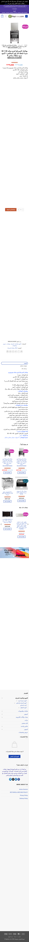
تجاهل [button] (6, 3)
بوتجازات (8, 344)
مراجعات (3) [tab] (24, 368)
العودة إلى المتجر (14, 756)
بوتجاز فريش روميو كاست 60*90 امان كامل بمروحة (7, 493)
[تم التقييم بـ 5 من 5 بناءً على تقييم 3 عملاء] (14, 62)
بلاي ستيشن (25, 723)
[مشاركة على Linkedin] (7, 351)
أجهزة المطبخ (24, 707)
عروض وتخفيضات (23, 732)
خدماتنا (15, 936)
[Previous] (28, 527)
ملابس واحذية (24, 726)
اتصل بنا (19, 936)
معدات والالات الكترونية (22, 717)
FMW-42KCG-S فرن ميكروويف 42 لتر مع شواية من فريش (7, 521)
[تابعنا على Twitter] (16, 779)
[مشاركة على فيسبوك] (18, 351)
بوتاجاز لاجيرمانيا (11, 348)
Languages (14, 8)
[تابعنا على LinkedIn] (10, 779)
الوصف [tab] (25, 363)
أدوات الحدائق (23, 705)
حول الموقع (10, 936)
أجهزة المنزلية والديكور (21, 703)
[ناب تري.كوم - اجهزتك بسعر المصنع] (16, 16)
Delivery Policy (24, 798)
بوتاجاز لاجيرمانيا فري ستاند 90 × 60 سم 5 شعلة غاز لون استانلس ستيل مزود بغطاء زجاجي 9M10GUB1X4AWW (7, 462)
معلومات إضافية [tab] (23, 366)
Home (25, 45)
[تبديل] (2, 698)
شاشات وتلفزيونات (23, 711)
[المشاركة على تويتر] (16, 351)
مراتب (26, 720)
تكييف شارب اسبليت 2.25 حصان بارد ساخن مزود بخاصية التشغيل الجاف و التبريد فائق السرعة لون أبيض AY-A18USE (21, 525)
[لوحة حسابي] (6, 16)
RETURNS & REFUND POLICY (19, 792)
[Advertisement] (14, 144)
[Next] (1, 527)
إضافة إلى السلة (11, 209)
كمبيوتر (26, 714)
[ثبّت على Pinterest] (10, 351)
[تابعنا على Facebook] (18, 779)
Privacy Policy (24, 795)
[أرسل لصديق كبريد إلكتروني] (13, 351)
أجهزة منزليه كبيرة (22, 700)
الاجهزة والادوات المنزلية (16, 344)
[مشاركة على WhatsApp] (21, 351)
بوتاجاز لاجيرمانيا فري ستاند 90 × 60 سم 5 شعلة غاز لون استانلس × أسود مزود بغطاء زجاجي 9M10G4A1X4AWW (21, 462)
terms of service (23, 789)
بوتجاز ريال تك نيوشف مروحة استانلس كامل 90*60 (22, 493)
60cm (16, 348)
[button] (26, 16)
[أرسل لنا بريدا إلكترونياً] (13, 779)
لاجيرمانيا (20, 45)
